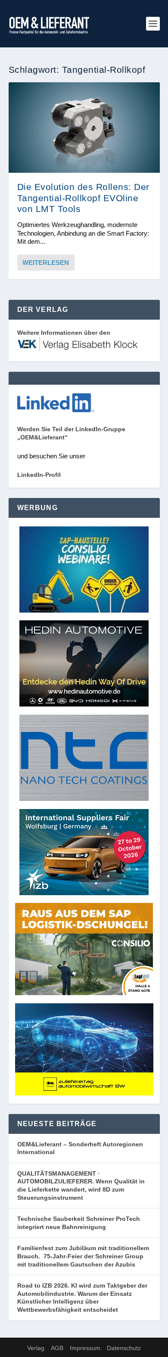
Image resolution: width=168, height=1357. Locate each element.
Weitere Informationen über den (63, 332)
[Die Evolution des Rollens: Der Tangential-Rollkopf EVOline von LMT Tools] (84, 127)
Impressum (85, 1348)
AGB (57, 1348)
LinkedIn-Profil (39, 474)
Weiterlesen (45, 262)
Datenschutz (124, 1348)
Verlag (35, 1348)
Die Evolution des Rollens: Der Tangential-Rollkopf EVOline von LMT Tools (83, 197)
